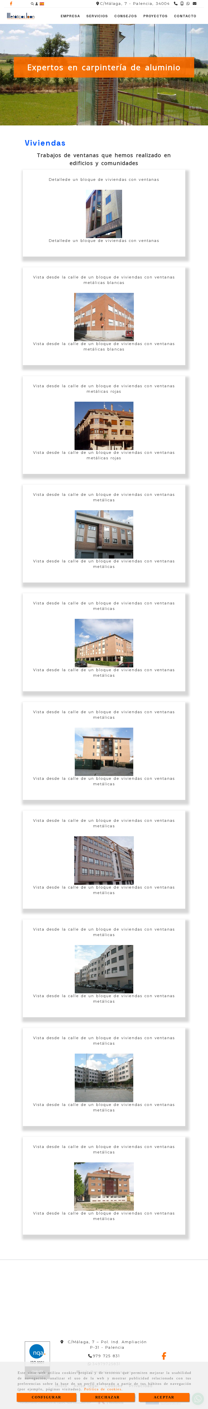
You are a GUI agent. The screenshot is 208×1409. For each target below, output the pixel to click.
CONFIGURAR (46, 1397)
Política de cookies (102, 1389)
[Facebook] (11, 3)
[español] (42, 3)
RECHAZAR (107, 1397)
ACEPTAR (164, 1397)
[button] (37, 3)
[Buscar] (32, 3)
